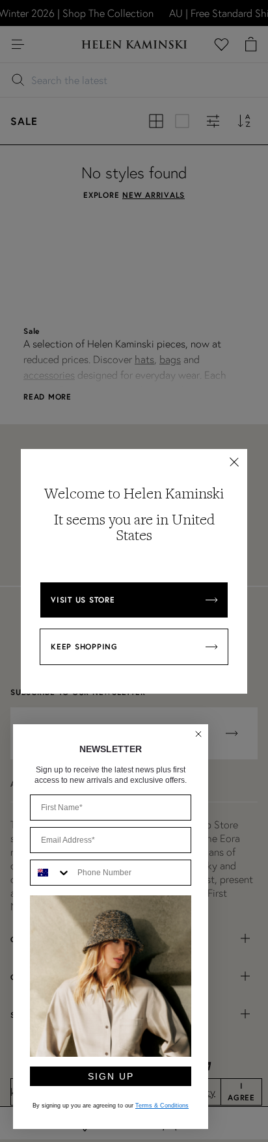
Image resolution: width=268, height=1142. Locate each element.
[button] (234, 462)
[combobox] (51, 872)
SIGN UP (111, 1076)
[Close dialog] (198, 734)
